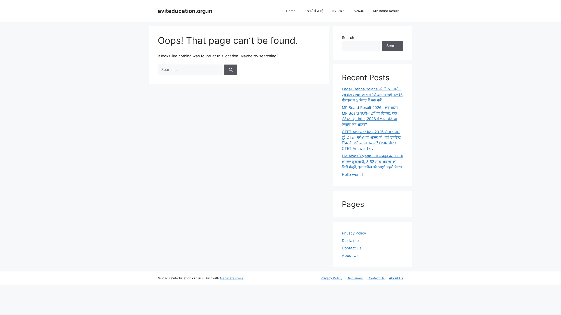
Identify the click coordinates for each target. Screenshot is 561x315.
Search (348, 37)
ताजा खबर (338, 11)
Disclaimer (351, 240)
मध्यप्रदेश (358, 11)
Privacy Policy (354, 233)
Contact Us (352, 248)
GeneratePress (231, 278)
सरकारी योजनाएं (313, 11)
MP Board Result (386, 11)
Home (290, 11)
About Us (350, 255)
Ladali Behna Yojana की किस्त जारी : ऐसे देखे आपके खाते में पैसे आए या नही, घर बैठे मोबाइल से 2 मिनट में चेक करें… (372, 94)
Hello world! (352, 174)
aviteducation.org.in (185, 11)
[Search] (230, 70)
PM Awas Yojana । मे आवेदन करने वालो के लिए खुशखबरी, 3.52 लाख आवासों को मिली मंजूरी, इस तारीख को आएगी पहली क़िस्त (372, 161)
